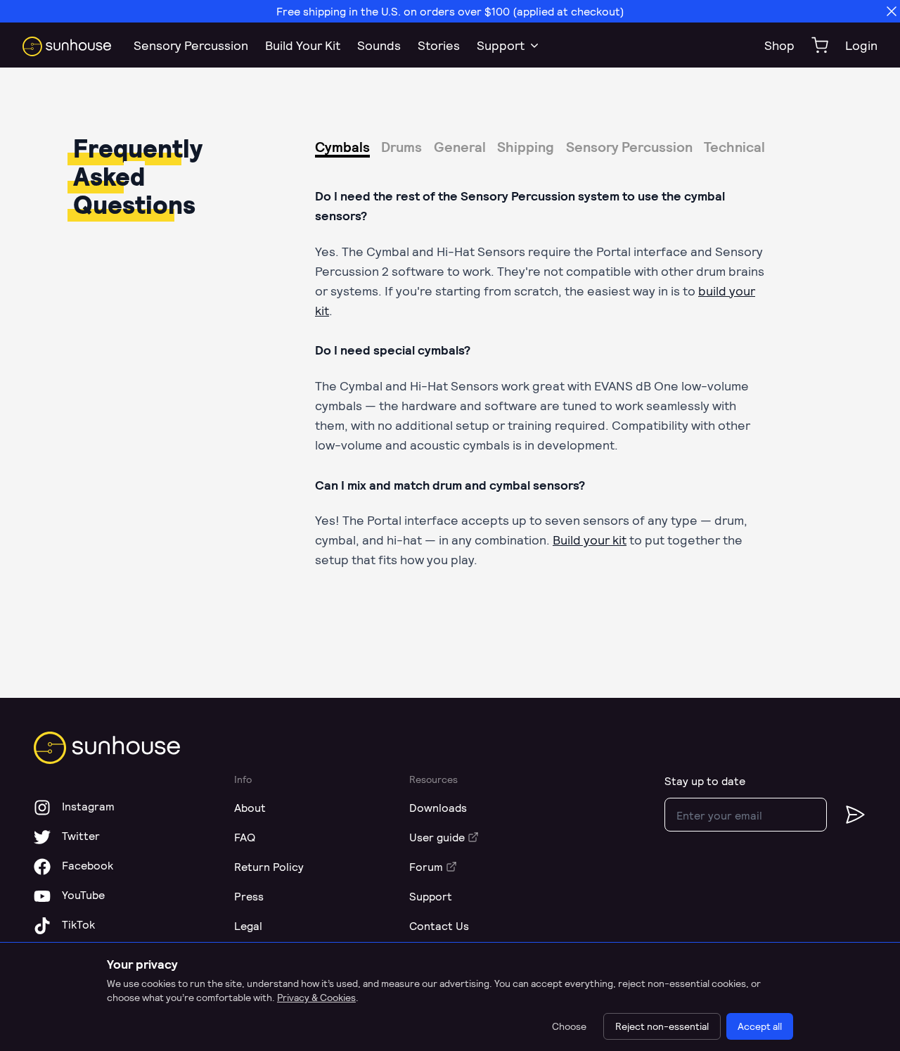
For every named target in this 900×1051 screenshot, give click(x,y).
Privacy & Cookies (316, 997)
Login (861, 45)
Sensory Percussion (191, 45)
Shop (779, 45)
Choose (569, 1026)
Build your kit (589, 539)
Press (249, 896)
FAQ (244, 836)
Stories (439, 45)
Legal (248, 925)
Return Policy (269, 866)
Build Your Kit (302, 45)
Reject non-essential (662, 1026)
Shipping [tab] (525, 146)
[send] (846, 814)
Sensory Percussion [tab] (629, 146)
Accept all (760, 1026)
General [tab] (460, 146)
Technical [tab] (734, 146)
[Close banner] (891, 11)
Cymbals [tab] (342, 146)
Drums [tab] (401, 146)
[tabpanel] (450, 377)
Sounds (379, 45)
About (250, 807)
